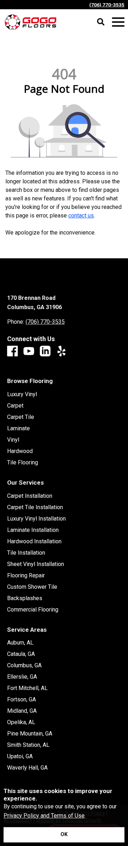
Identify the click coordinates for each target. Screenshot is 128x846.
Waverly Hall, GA (27, 768)
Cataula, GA (21, 654)
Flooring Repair (26, 575)
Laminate (18, 428)
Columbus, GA (24, 665)
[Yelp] (61, 351)
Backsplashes (24, 598)
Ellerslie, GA (22, 677)
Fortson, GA (21, 699)
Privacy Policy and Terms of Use (44, 815)
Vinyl (13, 440)
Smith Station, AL (28, 745)
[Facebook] (12, 351)
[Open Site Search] (100, 22)
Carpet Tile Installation (35, 507)
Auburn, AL (20, 643)
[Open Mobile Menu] (118, 22)
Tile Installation (26, 553)
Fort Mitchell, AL (27, 688)
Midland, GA (22, 711)
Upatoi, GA (20, 756)
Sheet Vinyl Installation (35, 564)
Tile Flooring (22, 462)
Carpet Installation (29, 496)
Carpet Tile (20, 417)
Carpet (15, 406)
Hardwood (20, 451)
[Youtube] (28, 351)
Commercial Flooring (32, 610)
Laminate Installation (33, 530)
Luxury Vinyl (22, 394)
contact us (81, 215)
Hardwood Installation (34, 541)
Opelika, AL (21, 722)
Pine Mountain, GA (29, 734)
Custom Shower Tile (32, 587)
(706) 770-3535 (106, 4)
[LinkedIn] (45, 351)
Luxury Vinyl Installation (36, 519)
